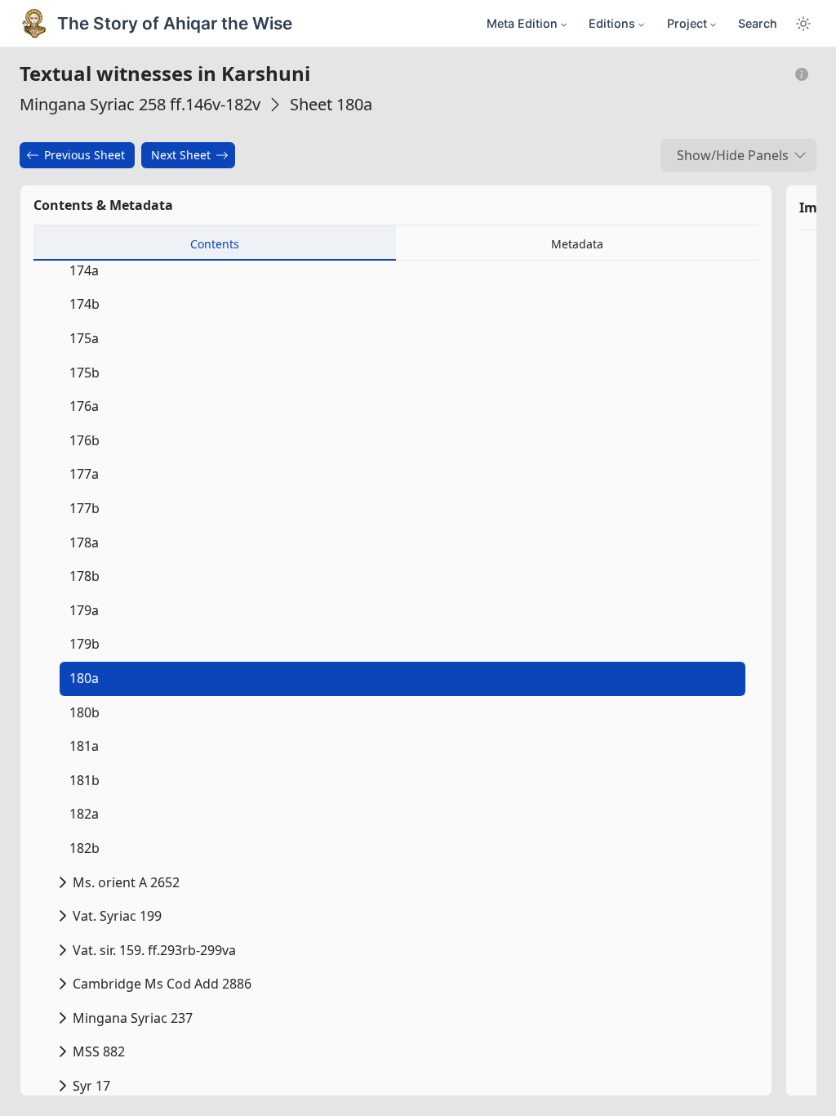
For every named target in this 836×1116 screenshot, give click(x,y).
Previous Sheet (84, 155)
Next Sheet (181, 155)
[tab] (214, 243)
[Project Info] (802, 74)
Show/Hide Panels (733, 155)
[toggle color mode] (803, 24)
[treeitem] (399, 679)
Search (757, 23)
